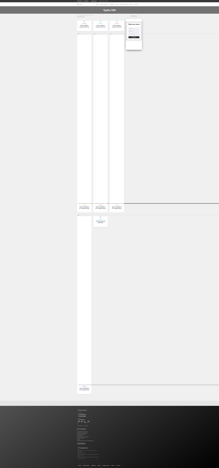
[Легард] (79, 4)
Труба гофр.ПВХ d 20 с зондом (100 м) (100, 207)
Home (78, 15)
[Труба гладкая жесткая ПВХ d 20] (100, 21)
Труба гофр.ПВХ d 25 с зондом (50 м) (117, 207)
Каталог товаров (104, 4)
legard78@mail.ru (94, 1)
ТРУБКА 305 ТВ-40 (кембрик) (100, 221)
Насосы (78, 439)
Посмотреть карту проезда (83, 425)
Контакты (136, 4)
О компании (112, 4)
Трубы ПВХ (84, 23)
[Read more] (89, 29)
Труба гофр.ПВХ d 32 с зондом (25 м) (84, 389)
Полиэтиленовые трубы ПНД (82, 431)
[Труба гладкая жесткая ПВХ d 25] (116, 21)
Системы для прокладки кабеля (84, 15)
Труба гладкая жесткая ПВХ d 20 (100, 26)
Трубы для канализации (81, 434)
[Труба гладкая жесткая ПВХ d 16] (84, 21)
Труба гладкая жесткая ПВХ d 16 (84, 26)
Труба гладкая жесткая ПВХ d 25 (117, 26)
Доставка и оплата (124, 4)
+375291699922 (79, 1)
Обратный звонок (81, 443)
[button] (134, 42)
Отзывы (117, 4)
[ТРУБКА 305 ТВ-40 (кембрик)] (100, 216)
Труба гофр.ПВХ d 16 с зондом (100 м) (84, 207)
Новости (131, 4)
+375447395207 (86, 1)
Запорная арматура (81, 438)
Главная (97, 4)
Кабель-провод (80, 435)
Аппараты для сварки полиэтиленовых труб (85, 440)
